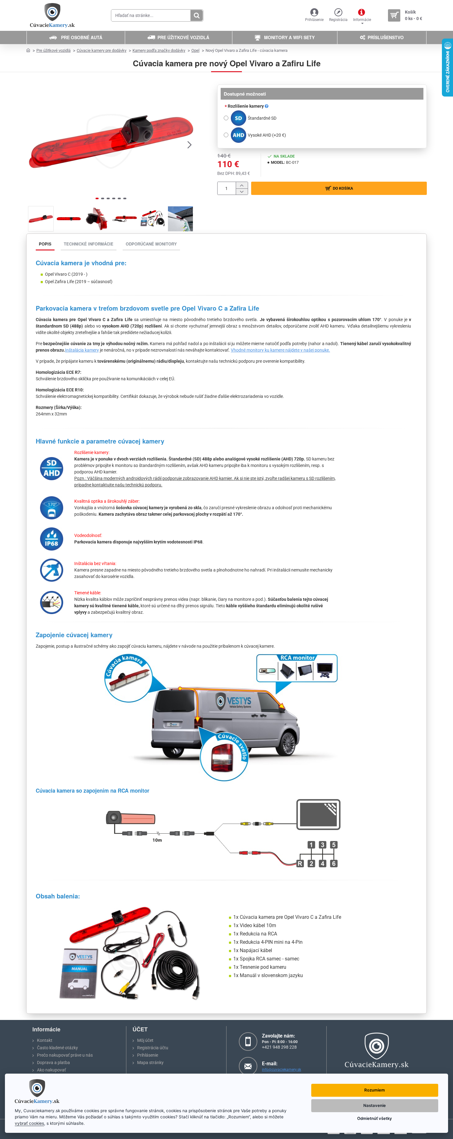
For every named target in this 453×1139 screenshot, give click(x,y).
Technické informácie (88, 244)
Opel (195, 50)
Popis (45, 244)
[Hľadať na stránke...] (196, 15)
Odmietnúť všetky (374, 1118)
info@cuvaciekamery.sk (281, 1069)
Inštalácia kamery (82, 350)
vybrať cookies (29, 1123)
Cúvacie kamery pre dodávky (101, 50)
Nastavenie (374, 1105)
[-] (242, 191)
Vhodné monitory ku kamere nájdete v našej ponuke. (280, 350)
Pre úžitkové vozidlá (53, 50)
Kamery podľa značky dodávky (159, 50)
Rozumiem (374, 1089)
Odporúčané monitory (151, 244)
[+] (242, 185)
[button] (32, 144)
